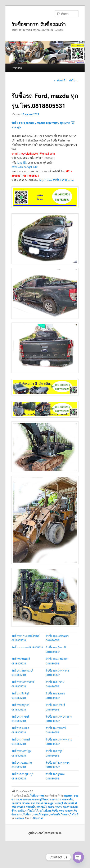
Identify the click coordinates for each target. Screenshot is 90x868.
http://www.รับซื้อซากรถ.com (56, 180)
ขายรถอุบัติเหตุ (40, 799)
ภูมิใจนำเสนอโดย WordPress (45, 833)
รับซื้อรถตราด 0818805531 (27, 647)
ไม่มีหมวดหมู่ (37, 795)
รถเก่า (58, 807)
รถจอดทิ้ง (41, 807)
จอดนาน (16, 803)
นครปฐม (49, 803)
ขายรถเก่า (55, 799)
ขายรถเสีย (67, 799)
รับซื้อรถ (27, 814)
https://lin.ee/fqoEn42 (24, 167)
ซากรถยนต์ (37, 803)
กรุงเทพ (68, 795)
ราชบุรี (37, 814)
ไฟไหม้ (74, 814)
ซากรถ (26, 803)
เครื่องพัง (55, 814)
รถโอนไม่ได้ (31, 810)
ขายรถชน (25, 799)
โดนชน (65, 814)
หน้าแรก (17, 67)
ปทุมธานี (69, 803)
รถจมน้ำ (30, 807)
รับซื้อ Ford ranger (62, 810)
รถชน (51, 807)
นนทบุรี (59, 803)
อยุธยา (45, 814)
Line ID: (22, 162)
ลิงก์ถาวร (38, 818)
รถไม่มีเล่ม (45, 810)
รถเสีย (21, 810)
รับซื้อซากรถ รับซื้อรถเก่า (39, 24)
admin (20, 818)
